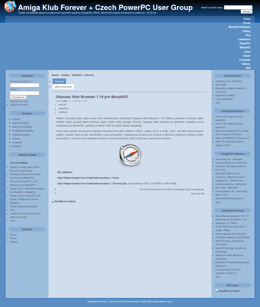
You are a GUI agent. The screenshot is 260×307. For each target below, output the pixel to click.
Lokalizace (244, 39)
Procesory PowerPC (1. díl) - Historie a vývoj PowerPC (24, 182)
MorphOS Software (239, 27)
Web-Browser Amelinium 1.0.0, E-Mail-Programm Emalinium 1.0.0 (232, 217)
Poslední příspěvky (22, 130)
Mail (248, 68)
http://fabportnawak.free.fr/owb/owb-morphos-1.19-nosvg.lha (92, 183)
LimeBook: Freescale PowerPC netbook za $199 (25, 215)
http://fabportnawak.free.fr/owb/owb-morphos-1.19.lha (88, 177)
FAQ (248, 35)
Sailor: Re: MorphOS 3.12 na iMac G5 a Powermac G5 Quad (232, 132)
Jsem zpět (221, 84)
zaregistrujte (198, 189)
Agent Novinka (20, 122)
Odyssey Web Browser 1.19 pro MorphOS (92, 96)
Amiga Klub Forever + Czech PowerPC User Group (105, 7)
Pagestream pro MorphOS (229, 81)
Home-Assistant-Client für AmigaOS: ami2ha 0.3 (228, 271)
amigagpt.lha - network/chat (229, 180)
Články (246, 31)
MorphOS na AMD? (225, 95)
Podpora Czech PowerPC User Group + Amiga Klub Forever (25, 197)
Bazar (247, 55)
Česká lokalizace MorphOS (23, 206)
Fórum (246, 23)
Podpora (17, 142)
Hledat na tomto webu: (212, 7)
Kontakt (16, 146)
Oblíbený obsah (21, 134)
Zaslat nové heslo (18, 104)
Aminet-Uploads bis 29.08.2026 (231, 233)
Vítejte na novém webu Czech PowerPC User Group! (24, 168)
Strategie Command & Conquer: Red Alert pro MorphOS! (25, 175)
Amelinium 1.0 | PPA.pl (226, 223)
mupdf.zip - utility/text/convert (230, 176)
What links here (63, 86)
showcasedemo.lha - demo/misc (231, 162)
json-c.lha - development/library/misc (228, 171)
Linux (247, 51)
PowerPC (245, 43)
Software (77, 75)
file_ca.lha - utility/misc (227, 187)
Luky (64, 100)
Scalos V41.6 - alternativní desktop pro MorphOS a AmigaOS (27, 190)
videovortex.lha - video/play (229, 159)
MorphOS (245, 47)
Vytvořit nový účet (19, 101)
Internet (89, 75)
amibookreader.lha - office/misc (231, 184)
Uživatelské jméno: (21, 81)
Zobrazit (59, 81)
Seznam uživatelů (22, 126)
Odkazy (246, 64)
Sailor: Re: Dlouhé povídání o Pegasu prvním (230, 143)
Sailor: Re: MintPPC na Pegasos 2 (232, 137)
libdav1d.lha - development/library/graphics (230, 196)
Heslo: (14, 89)
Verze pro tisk (198, 193)
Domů (247, 19)
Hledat (16, 138)
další (218, 102)
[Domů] (10, 12)
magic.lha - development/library (231, 166)
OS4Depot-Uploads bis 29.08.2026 (233, 237)
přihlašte (181, 189)
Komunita (244, 60)
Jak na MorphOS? (225, 99)
